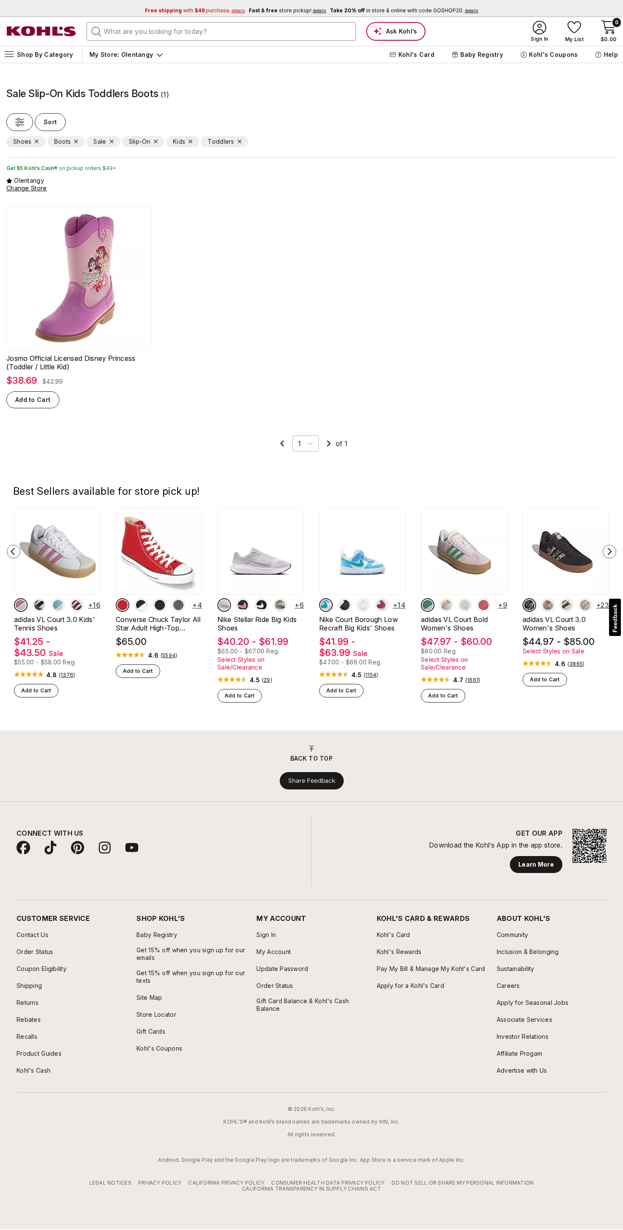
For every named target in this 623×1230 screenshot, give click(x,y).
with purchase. (195, 10)
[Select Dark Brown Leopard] (529, 605)
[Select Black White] (141, 605)
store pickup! (287, 10)
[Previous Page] (282, 443)
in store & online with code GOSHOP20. (404, 10)
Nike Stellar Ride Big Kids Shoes (257, 623)
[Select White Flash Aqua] (58, 605)
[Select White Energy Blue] (326, 605)
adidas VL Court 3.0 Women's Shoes (554, 623)
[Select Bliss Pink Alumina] (21, 605)
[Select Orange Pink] (483, 605)
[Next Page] (329, 443)
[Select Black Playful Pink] (243, 605)
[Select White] (363, 605)
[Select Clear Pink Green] (427, 605)
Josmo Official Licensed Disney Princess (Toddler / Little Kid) (70, 362)
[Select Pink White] (446, 605)
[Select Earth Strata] (566, 605)
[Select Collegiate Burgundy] (76, 605)
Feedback (615, 618)
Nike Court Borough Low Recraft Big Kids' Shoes (358, 623)
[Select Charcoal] (178, 605)
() (67, 675)
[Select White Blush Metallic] (585, 605)
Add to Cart (32, 399)
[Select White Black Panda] (344, 605)
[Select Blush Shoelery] (548, 605)
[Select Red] (122, 605)
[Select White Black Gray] (39, 605)
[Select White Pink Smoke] (382, 605)
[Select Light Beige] (465, 605)
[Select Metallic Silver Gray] (224, 605)
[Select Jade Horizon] (280, 605)
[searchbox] (221, 31)
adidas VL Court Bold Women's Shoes (454, 623)
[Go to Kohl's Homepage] (41, 31)
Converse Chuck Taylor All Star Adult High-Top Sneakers (158, 623)
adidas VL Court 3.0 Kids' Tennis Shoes (54, 623)
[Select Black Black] (160, 605)
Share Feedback (311, 780)
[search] (97, 31)
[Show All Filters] (19, 122)
